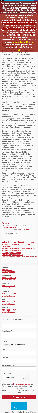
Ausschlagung (15, 253)
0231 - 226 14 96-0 (9, 310)
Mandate (33, 412)
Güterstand (28, 257)
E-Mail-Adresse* (8, 365)
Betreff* (5, 323)
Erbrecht (15, 244)
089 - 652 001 (7, 270)
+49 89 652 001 (26, 229)
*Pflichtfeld (6, 373)
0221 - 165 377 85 (9, 302)
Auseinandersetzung (28, 248)
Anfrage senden (19, 397)
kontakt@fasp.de (9, 227)
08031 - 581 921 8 (9, 278)
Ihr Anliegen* (7, 331)
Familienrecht (17, 255)
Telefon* (5, 358)
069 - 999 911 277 (9, 294)
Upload (4, 341)
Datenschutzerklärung (22, 42)
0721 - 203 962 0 (8, 286)
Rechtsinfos (6, 244)
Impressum (6, 412)
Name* (4, 350)
